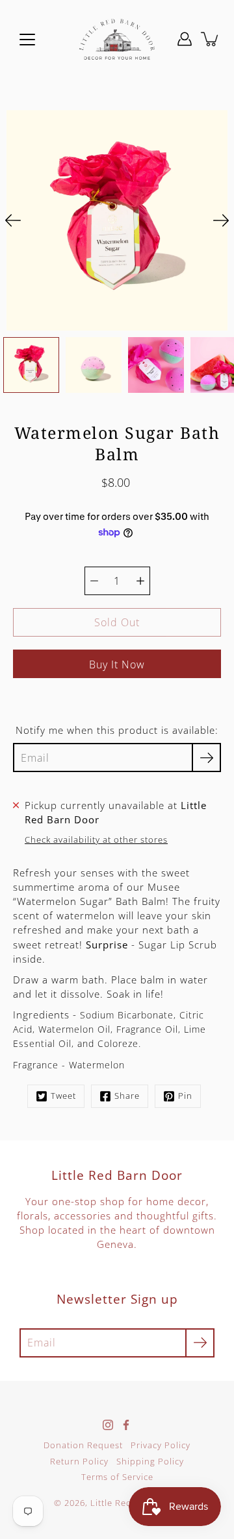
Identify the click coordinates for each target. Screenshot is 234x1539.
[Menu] (27, 39)
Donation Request (83, 1445)
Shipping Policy (150, 1461)
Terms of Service (117, 1477)
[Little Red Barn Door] (117, 38)
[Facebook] (126, 1425)
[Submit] (199, 1342)
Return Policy (79, 1461)
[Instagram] (108, 1425)
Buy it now (117, 664)
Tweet (63, 1095)
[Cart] (210, 39)
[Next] (221, 220)
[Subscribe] (206, 757)
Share (127, 1095)
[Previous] (13, 220)
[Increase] (140, 581)
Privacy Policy (160, 1445)
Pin (185, 1095)
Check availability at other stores (96, 839)
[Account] (184, 39)
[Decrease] (94, 581)
